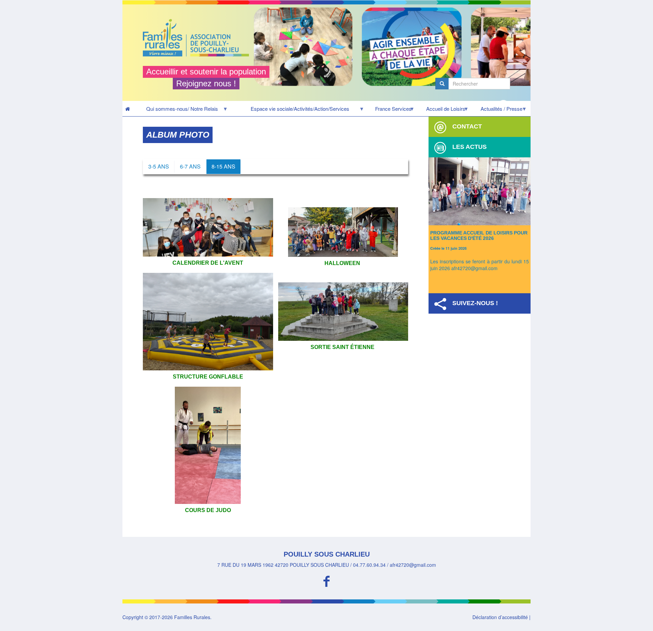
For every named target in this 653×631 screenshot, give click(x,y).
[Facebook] (326, 580)
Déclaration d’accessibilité (500, 617)
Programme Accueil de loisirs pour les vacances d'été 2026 (479, 235)
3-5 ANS (158, 166)
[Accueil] (198, 37)
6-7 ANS (190, 166)
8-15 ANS (223, 166)
